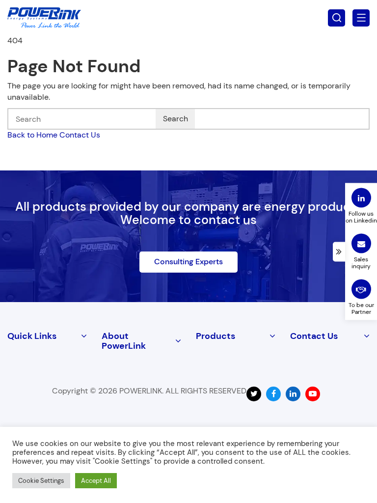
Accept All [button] (96, 480)
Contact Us (79, 135)
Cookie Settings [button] (41, 480)
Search (175, 118)
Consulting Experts (188, 261)
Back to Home (32, 135)
